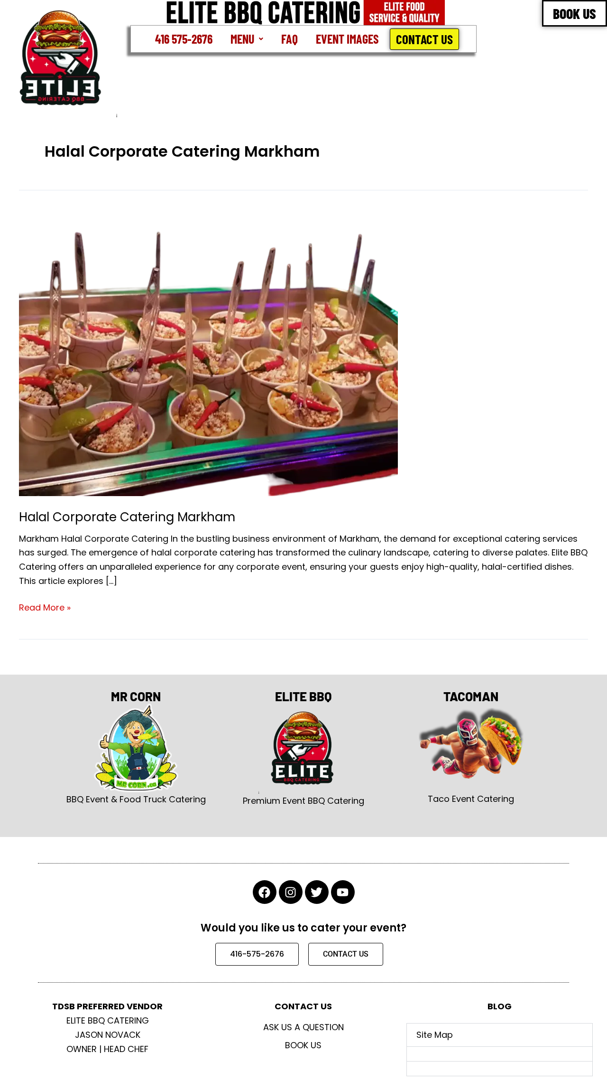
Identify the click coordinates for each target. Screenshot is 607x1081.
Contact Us (424, 39)
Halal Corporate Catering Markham (127, 517)
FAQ (289, 38)
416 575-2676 (183, 38)
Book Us (303, 1045)
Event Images (347, 38)
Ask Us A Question (303, 1027)
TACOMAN (470, 696)
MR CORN (136, 696)
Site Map (434, 1035)
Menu (242, 38)
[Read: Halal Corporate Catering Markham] (208, 353)
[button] (246, 39)
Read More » (45, 607)
